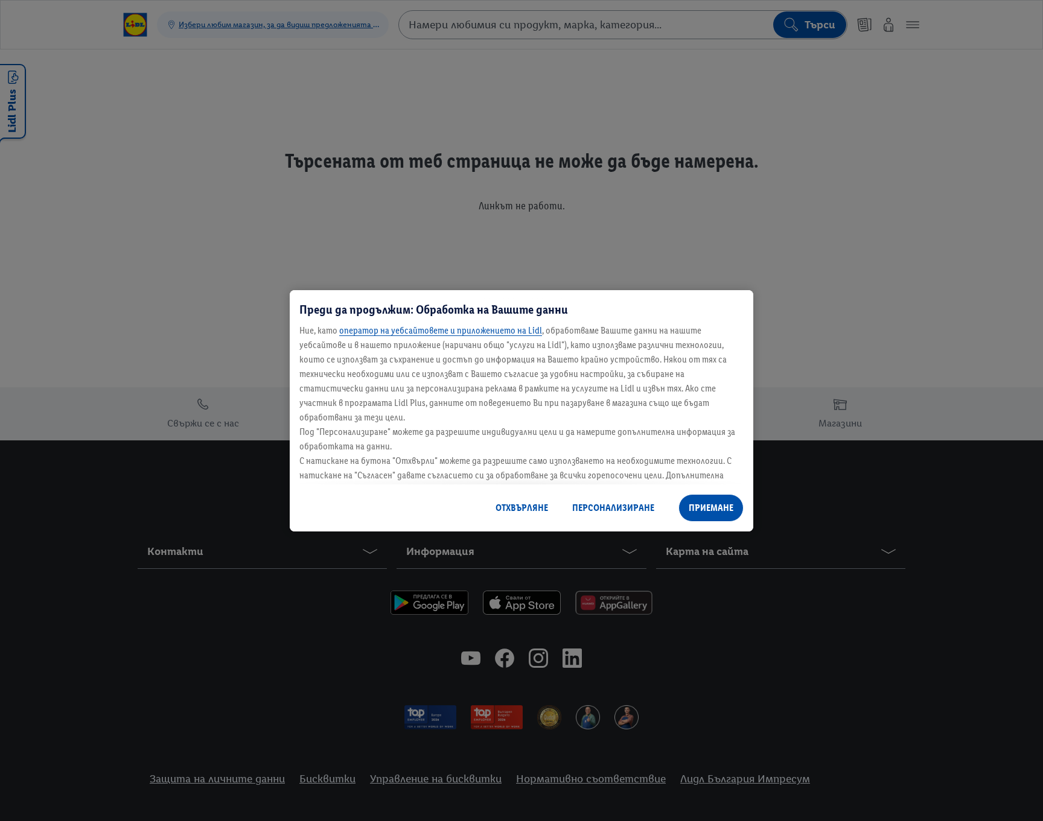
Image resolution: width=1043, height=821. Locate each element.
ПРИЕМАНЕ (711, 507)
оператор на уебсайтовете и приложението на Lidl (440, 330)
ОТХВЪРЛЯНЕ (522, 507)
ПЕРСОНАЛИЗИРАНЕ (613, 507)
